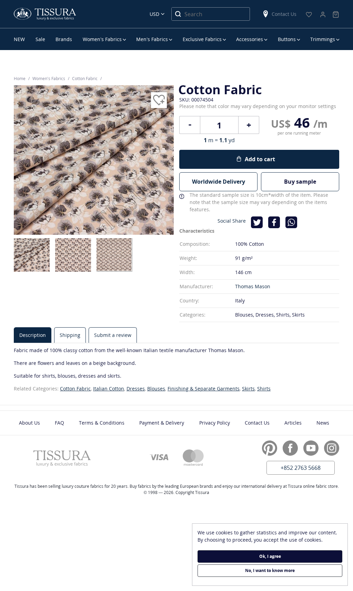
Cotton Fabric (75, 388)
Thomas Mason (252, 286)
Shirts (264, 388)
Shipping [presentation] (70, 335)
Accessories (249, 39)
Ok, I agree (270, 556)
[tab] (32, 335)
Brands (64, 39)
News (322, 422)
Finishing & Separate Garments (204, 388)
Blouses (156, 388)
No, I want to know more (270, 570)
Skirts (248, 388)
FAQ (59, 422)
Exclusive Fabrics (202, 39)
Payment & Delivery (161, 422)
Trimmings (322, 39)
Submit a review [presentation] (112, 335)
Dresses (136, 388)
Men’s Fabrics (152, 39)
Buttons (287, 39)
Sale (40, 39)
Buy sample (300, 181)
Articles (293, 422)
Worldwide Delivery (218, 181)
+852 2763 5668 (301, 468)
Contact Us (284, 14)
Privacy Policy (214, 422)
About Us (29, 422)
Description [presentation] (32, 335)
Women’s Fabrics (102, 39)
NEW (19, 39)
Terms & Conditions (101, 422)
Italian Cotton (108, 388)
